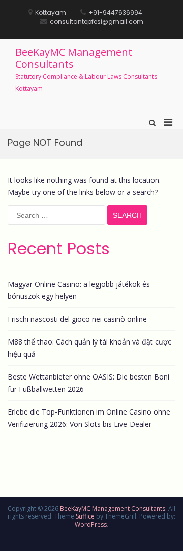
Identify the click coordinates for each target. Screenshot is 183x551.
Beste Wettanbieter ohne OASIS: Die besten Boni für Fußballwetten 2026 (88, 383)
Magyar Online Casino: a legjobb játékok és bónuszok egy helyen (79, 290)
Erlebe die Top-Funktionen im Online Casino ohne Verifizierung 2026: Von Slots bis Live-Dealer (89, 418)
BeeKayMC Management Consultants (73, 58)
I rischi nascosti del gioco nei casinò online (77, 319)
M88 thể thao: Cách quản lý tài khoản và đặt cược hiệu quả (89, 348)
